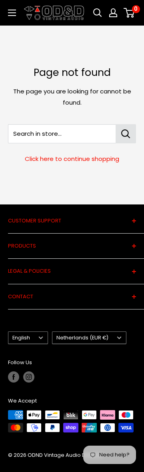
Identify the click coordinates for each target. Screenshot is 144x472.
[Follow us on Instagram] (28, 377)
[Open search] (97, 12)
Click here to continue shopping (72, 159)
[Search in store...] (126, 133)
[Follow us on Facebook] (13, 377)
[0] (129, 13)
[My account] (113, 12)
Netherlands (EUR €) (82, 337)
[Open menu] (12, 13)
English (21, 337)
